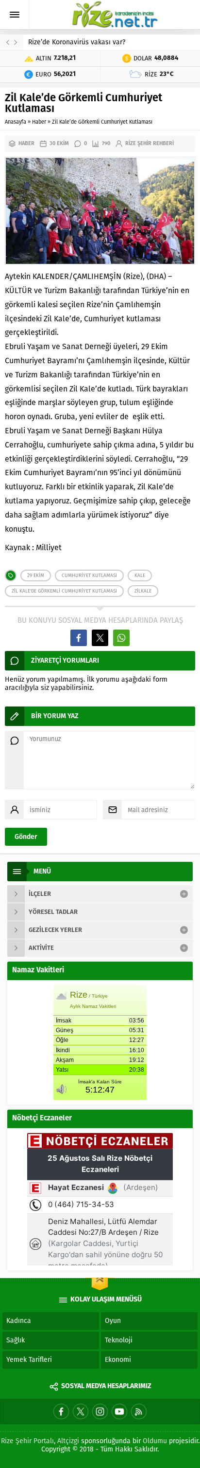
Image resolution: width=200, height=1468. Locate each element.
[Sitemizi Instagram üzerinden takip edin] (100, 1411)
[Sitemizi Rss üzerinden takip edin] (139, 1411)
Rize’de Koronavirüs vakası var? (76, 42)
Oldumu (155, 1441)
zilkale (142, 591)
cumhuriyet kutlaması (89, 575)
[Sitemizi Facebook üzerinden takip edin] (61, 1411)
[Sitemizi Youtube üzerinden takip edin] (119, 1411)
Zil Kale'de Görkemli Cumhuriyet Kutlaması (64, 591)
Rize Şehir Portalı (27, 1441)
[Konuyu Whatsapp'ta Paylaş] (121, 638)
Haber (39, 122)
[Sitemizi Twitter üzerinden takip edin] (80, 1411)
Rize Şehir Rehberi (149, 143)
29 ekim (35, 575)
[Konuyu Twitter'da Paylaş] (100, 638)
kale (139, 575)
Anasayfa (15, 122)
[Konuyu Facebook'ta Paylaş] (78, 638)
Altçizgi (68, 1441)
